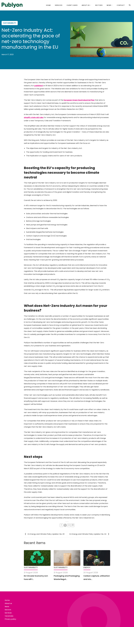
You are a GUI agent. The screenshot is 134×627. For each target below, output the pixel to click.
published (38, 85)
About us (86, 5)
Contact (121, 5)
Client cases (72, 5)
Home (48, 5)
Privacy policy (10, 619)
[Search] (129, 5)
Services (58, 5)
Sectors (98, 5)
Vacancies (9, 616)
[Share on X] (65, 525)
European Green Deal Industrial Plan (79, 100)
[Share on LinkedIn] (72, 525)
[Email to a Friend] (69, 525)
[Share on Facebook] (61, 525)
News (109, 5)
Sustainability (9, 23)
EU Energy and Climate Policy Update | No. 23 (45, 534)
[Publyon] (12, 5)
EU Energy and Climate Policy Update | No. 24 (88, 534)
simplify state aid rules (33, 117)
